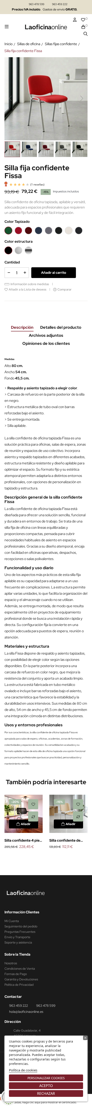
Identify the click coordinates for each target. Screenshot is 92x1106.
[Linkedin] (17, 901)
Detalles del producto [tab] (60, 327)
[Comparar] (33, 816)
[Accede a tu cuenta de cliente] (75, 19)
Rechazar (46, 1093)
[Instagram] (8, 901)
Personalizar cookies (46, 1078)
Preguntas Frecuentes (19, 932)
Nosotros (10, 963)
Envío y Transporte (17, 937)
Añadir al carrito (53, 272)
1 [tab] (41, 857)
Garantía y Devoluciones (21, 979)
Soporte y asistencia (18, 942)
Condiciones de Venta (19, 969)
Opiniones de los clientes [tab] (46, 343)
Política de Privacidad (18, 985)
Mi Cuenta (11, 921)
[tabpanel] (23, 822)
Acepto (46, 1085)
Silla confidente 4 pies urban (22, 841)
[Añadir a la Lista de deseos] (33, 804)
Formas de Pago (15, 974)
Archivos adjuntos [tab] (46, 335)
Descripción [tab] (22, 327)
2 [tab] (46, 857)
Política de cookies (23, 1070)
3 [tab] (50, 857)
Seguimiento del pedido (20, 926)
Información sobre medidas (29, 284)
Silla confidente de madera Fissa (64, 841)
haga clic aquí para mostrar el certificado (49, 1102)
